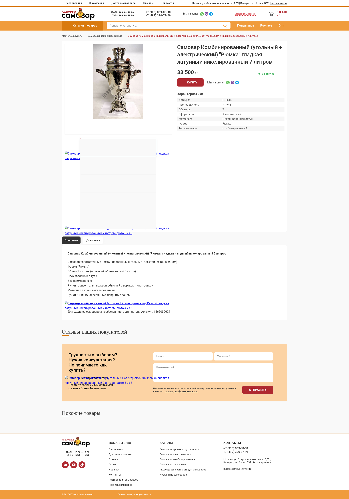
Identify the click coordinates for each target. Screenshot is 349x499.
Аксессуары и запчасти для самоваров (183, 469)
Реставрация (73, 3)
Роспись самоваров (121, 484)
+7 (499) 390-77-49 (158, 15)
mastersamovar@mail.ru (237, 468)
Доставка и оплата (123, 3)
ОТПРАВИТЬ (257, 390)
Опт (281, 25)
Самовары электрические (175, 454)
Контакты (167, 3)
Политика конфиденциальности (134, 494)
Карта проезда (278, 3)
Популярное (245, 25)
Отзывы (148, 3)
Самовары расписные (173, 464)
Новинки (114, 469)
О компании (96, 3)
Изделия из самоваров (173, 474)
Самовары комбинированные (177, 459)
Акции (112, 464)
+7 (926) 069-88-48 (158, 12)
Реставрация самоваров (123, 479)
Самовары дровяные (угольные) (179, 449)
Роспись (266, 25)
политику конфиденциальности (181, 391)
